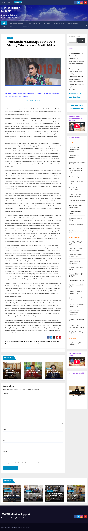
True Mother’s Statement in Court (12, 371)
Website (5, 451)
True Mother (10, 37)
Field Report (28, 491)
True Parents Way (74, 177)
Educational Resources (10, 27)
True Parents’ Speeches (16, 23)
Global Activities (73, 23)
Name (5, 429)
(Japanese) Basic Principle (76, 280)
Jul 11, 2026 (9, 375)
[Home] (4, 23)
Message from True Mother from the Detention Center (33, 372)
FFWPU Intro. (27, 27)
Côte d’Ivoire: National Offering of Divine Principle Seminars (33, 496)
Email (5, 440)
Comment (6, 393)
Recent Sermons (59, 23)
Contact (82, 528)
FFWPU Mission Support (10, 9)
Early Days (47, 23)
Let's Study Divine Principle (77, 200)
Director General (8, 488)
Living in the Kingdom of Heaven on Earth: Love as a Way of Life (11, 496)
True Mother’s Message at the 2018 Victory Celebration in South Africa (31, 43)
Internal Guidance (8, 491)
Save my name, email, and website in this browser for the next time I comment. (25, 463)
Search (81, 40)
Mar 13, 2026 (30, 375)
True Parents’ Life (34, 23)
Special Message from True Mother (53, 371)
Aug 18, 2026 (9, 498)
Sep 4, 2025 (51, 375)
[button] (86, 25)
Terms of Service (72, 528)
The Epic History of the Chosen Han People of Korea (75, 170)
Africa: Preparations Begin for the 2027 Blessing (54, 495)
